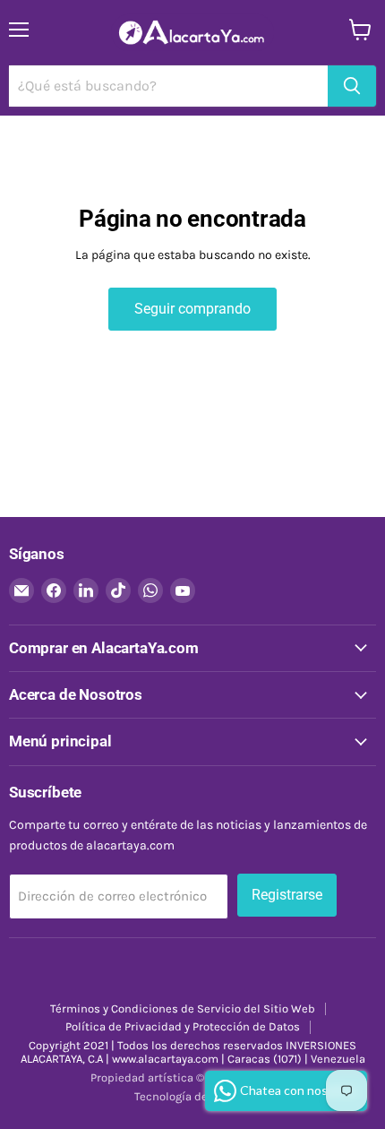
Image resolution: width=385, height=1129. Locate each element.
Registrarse (287, 894)
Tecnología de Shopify (192, 1096)
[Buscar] (352, 86)
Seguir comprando (192, 308)
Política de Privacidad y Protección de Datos (182, 1026)
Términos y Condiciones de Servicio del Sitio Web (182, 1008)
